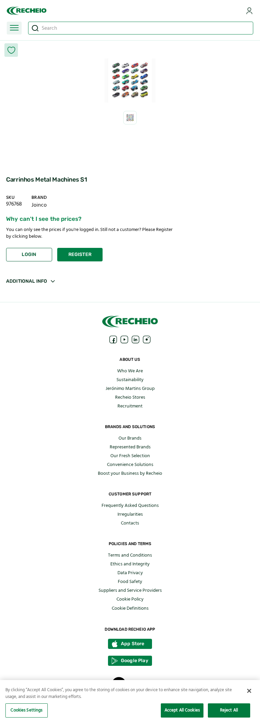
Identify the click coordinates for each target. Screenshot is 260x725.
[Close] (249, 690)
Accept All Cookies (182, 710)
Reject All (229, 710)
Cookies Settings (26, 710)
